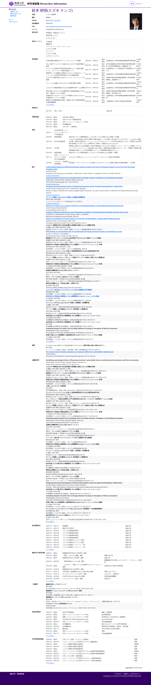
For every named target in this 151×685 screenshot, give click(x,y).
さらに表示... (50, 104)
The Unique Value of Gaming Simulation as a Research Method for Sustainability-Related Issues (80, 352)
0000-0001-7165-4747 (53, 20)
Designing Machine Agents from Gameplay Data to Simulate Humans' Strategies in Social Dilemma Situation (84, 178)
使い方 (11, 20)
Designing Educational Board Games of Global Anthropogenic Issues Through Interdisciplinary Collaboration (84, 186)
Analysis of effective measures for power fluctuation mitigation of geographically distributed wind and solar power (87, 212)
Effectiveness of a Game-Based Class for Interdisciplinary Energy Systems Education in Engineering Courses (84, 232)
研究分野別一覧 (16, 14)
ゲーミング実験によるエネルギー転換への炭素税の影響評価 (65, 197)
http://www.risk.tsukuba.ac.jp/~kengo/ (59, 26)
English (138, 4)
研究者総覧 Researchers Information (47, 3)
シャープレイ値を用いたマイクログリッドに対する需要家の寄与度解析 (69, 290)
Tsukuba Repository (52, 176)
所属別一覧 (14, 11)
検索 (132, 4)
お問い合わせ (13, 22)
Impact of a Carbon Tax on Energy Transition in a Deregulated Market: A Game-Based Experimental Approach (84, 206)
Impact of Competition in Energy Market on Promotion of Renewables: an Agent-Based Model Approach (83, 219)
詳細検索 (13, 16)
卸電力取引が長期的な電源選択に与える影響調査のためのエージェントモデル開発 (72, 296)
